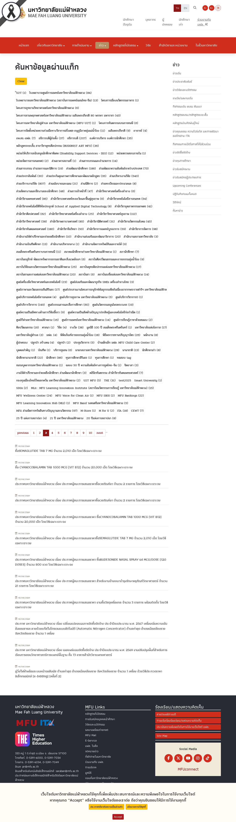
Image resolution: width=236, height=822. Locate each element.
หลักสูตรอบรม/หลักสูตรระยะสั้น (190, 115)
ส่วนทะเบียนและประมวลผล (117, 183)
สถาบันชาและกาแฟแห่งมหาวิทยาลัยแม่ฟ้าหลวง (43, 274)
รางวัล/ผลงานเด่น (183, 98)
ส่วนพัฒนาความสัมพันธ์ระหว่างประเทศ (121, 168)
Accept (118, 817)
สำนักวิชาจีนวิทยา (67, 229)
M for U (104, 410)
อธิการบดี (73, 138)
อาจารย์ (138, 130)
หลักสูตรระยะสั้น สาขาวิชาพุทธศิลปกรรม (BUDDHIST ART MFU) (54, 145)
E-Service (91, 740)
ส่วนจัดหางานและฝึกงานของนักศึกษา (37, 191)
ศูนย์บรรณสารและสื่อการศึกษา (66, 304)
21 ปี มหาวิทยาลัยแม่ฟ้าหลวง (66, 418)
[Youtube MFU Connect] (188, 758)
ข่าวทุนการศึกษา (182, 161)
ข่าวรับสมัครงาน (181, 169)
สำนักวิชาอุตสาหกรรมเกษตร (131, 206)
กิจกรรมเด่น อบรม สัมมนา (187, 106)
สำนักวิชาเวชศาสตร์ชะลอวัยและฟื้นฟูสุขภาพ (75, 198)
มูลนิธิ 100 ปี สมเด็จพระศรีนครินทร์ (107, 327)
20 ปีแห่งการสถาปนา (99, 418)
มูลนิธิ (88, 772)
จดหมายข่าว (91, 751)
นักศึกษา (51, 357)
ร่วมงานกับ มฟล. (94, 762)
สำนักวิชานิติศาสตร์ (98, 221)
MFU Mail (90, 735)
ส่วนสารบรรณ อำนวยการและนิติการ (37, 168)
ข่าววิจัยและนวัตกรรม (185, 90)
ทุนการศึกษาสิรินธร (77, 357)
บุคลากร (150, 19)
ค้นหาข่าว (178, 210)
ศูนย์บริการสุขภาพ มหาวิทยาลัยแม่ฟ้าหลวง (84, 297)
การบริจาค (90, 767)
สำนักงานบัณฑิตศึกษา (29, 244)
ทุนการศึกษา (102, 357)
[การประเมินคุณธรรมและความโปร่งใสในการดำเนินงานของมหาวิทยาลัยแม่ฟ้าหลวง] (35, 722)
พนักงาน (148, 335)
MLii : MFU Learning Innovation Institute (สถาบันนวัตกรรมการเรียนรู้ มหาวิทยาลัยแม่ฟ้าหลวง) (90, 388)
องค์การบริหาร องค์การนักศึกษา (108, 138)
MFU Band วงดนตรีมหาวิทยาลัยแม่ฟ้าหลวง (98, 403)
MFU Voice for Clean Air (72, 395)
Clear (21, 81)
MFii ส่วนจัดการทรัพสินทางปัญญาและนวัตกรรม (44, 410)
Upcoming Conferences (187, 185)
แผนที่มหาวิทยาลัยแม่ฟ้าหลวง (101, 778)
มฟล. (49, 335)
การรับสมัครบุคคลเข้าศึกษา (100, 719)
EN (185, 8)
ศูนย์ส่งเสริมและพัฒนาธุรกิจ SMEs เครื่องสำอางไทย (100, 282)
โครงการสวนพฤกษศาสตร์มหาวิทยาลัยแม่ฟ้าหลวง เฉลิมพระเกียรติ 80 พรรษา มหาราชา (65, 115)
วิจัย (148, 45)
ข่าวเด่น (177, 73)
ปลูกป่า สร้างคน (40, 342)
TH (177, 8)
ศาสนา (46, 327)
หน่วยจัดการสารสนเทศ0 (30, 161)
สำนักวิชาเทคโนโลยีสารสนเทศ (124, 198)
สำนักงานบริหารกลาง (63, 244)
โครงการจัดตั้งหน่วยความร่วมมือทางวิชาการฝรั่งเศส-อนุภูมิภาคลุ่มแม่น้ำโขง (58, 130)
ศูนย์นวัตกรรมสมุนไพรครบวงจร (110, 304)
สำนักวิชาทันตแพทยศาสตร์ (31, 229)
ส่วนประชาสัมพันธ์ (26, 176)
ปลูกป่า (62, 342)
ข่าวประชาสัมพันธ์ (182, 81)
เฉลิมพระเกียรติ (117, 130)
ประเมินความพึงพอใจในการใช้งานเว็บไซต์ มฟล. (183, 727)
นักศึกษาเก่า (184, 22)
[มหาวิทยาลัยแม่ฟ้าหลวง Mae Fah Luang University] (52, 12)
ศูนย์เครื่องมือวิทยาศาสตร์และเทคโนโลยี (39, 282)
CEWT (135, 410)
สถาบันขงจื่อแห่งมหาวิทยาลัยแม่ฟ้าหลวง (121, 274)
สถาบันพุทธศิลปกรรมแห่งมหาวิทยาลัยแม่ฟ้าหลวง (108, 267)
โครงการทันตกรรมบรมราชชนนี (116, 123)
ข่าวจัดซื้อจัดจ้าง (181, 152)
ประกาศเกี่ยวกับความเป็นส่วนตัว (106, 807)
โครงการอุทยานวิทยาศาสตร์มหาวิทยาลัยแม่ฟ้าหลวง (45, 108)
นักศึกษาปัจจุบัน (128, 22)
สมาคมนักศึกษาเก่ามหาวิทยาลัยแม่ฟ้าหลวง (88, 251)
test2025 (125, 380)
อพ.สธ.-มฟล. (24, 138)
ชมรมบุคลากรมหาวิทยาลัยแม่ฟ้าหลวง (37, 365)
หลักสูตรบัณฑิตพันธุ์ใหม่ (186, 123)
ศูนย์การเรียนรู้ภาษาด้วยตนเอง (131, 320)
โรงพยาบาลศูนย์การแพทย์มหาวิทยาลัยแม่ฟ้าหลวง (57, 92)
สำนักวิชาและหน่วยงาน (173, 45)
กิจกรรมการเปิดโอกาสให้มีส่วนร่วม (192, 144)
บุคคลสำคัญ (23, 350)
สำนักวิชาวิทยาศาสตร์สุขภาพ (113, 214)
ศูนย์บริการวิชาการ (27, 304)
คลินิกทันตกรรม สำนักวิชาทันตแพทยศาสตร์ (114, 372)
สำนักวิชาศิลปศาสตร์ (28, 214)
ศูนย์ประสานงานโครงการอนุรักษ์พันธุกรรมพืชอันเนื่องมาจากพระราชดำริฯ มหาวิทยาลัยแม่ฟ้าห (115, 289)
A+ (211, 8)
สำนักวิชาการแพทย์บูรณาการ (103, 229)
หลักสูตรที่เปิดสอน (95, 714)
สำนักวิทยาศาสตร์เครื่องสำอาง (113, 191)
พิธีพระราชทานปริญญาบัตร (119, 335)
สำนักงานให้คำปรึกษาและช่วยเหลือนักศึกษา (41, 236)
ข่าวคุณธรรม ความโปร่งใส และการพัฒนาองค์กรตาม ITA (195, 133)
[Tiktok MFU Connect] (208, 758)
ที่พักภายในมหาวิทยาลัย (98, 756)
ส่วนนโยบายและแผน (60, 183)
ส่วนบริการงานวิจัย (27, 183)
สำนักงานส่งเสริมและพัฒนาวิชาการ (94, 236)
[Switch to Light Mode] (218, 8)
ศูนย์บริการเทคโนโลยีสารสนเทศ (34, 297)
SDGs (20, 388)
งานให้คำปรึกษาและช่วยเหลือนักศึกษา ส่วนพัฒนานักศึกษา (49, 372)
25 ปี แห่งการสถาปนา (29, 418)
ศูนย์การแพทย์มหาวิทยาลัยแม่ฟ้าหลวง (83, 320)
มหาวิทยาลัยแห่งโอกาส (148, 327)
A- (205, 8)
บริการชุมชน (60, 350)
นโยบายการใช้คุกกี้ (136, 807)
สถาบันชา (85, 274)
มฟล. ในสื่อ (91, 746)
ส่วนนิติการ (87, 183)
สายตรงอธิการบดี (166, 714)
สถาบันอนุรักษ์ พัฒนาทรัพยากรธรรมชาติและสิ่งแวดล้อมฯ (48, 259)
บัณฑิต (42, 350)
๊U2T (19, 92)
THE (107, 380)
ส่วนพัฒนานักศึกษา (77, 168)
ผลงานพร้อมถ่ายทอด (96, 730)
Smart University (146, 380)
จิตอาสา (129, 365)
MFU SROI (104, 395)
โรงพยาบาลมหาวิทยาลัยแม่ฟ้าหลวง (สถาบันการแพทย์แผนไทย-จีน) (54, 100)
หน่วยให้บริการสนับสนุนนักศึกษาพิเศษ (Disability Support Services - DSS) (62, 153)
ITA (120, 410)
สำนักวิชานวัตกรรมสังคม (132, 221)
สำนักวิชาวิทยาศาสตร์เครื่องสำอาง (68, 214)
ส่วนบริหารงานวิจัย (120, 176)
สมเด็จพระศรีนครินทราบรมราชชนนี (36, 251)
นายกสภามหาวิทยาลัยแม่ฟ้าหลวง (94, 350)
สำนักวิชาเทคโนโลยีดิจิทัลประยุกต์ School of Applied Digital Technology (62, 206)
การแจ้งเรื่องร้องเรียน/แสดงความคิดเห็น (179, 720)
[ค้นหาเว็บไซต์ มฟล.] (195, 8)
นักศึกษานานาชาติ (26, 357)
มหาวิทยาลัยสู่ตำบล (27, 335)
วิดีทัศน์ (177, 202)
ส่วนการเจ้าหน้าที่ (78, 191)
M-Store (86, 410)
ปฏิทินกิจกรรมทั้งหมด (185, 194)
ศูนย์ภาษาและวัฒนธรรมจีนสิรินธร (35, 289)
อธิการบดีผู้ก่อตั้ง (49, 138)
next (100, 432)
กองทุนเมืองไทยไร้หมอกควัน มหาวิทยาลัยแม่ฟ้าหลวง (46, 380)
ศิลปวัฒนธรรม (25, 327)
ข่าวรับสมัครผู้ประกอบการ (187, 177)
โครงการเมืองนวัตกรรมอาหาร (118, 100)
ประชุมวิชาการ (82, 342)
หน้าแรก (24, 45)
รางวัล (74, 327)
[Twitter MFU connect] (178, 758)
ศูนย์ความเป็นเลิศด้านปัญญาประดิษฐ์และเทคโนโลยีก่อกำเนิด (102, 312)
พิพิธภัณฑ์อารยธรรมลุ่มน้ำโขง (77, 335)
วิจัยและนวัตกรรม (95, 724)
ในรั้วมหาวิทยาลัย (206, 45)
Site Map (162, 736)
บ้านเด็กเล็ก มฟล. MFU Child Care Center (124, 342)
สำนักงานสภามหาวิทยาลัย (139, 236)
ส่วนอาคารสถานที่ (62, 161)
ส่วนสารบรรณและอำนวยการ (95, 161)
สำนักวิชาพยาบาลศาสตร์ (64, 221)
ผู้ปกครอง (167, 22)
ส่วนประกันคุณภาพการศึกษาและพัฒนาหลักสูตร (73, 176)
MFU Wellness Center (31, 395)
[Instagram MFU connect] (198, 758)
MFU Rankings (128, 395)
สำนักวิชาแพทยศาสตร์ (29, 198)
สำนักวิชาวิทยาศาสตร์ (28, 221)
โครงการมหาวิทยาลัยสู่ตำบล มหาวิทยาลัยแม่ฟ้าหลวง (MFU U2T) (54, 123)
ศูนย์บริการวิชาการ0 (127, 297)
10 (90, 432)
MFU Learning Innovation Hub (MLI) (41, 403)
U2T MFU (90, 380)
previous (23, 432)
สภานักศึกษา (127, 251)
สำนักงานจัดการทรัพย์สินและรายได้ (102, 244)
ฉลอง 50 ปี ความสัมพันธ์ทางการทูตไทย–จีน (92, 365)
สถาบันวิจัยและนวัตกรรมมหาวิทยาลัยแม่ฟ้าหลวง (43, 267)
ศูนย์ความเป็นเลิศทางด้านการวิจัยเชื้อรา (38, 312)
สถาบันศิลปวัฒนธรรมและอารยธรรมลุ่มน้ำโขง (114, 259)
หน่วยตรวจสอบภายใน (129, 153)
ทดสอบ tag (124, 357)
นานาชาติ (128, 350)
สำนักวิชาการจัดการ (140, 229)
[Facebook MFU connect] (168, 758)
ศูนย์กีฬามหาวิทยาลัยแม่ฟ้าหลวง (34, 320)
